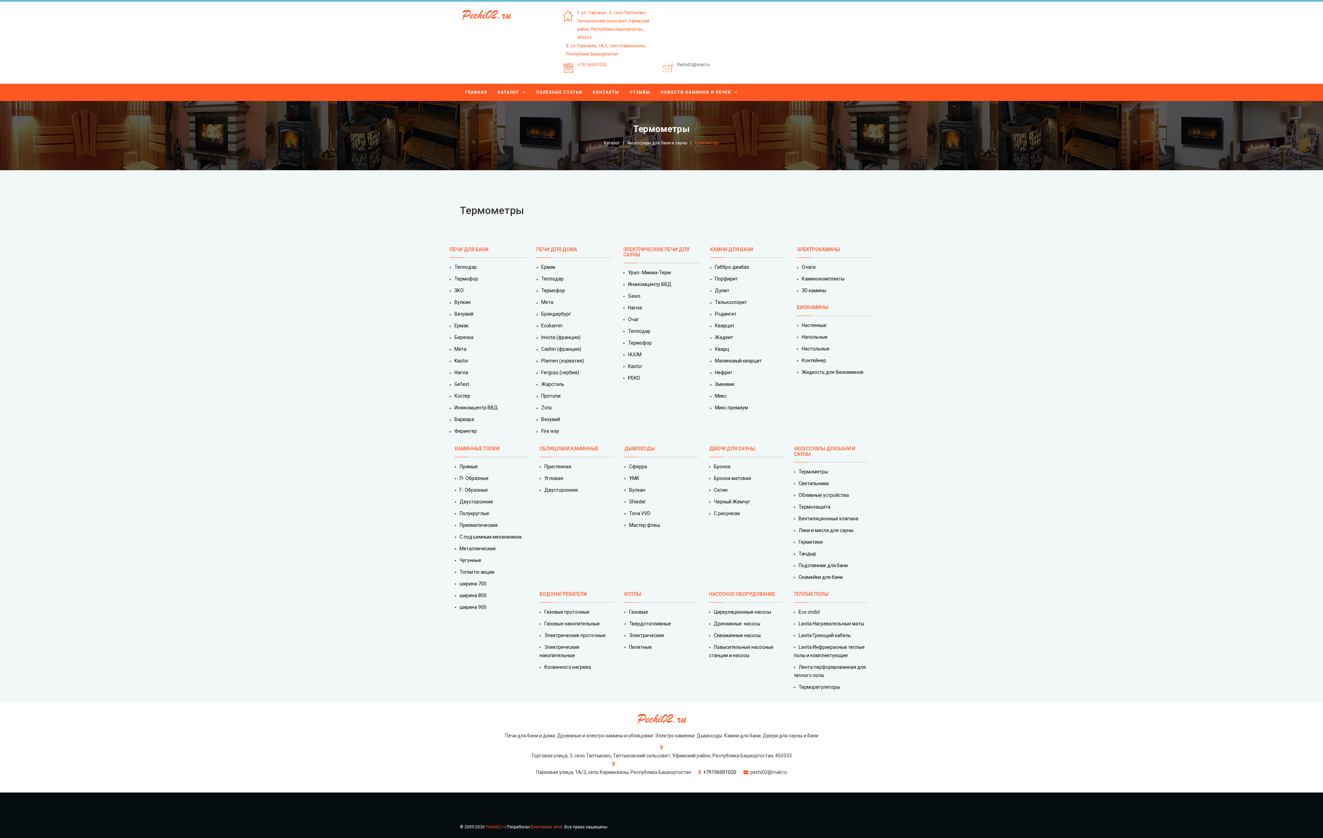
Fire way (550, 431)
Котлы (632, 594)
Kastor (461, 361)
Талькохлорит (731, 302)
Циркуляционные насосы (742, 612)
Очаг (633, 319)
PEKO (634, 378)
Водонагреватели (563, 594)
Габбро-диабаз (732, 267)
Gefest (461, 384)
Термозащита (814, 507)
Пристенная (557, 466)
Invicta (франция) (561, 337)
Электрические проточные (575, 635)
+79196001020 (591, 64)
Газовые (638, 612)
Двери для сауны (732, 448)
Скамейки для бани (821, 577)
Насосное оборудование (742, 594)
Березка (463, 337)
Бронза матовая (732, 478)
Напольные (815, 337)
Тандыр (807, 553)
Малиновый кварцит (738, 361)
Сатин (721, 490)
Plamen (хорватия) (562, 361)
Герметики (811, 542)
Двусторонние (476, 501)
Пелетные (640, 647)
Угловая (553, 478)
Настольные (816, 348)
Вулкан (462, 302)
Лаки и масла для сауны (826, 530)
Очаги (809, 267)
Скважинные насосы (737, 635)
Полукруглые (474, 513)
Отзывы (639, 92)
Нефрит (723, 372)
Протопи (551, 396)
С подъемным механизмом (491, 537)
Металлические (478, 548)
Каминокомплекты (823, 279)
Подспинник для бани (823, 565)
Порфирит (726, 279)
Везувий (463, 314)
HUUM (635, 354)
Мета (460, 349)
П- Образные (474, 478)
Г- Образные (474, 490)
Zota (546, 407)
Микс (721, 396)
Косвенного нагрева (567, 667)
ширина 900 (473, 607)
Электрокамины (819, 249)
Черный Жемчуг (732, 501)
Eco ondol (809, 612)
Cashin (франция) (561, 349)
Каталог (508, 92)
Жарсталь (552, 384)
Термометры (813, 471)
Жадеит (724, 337)
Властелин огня (546, 827)
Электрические (646, 635)
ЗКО (459, 290)
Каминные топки (477, 448)
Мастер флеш (644, 525)
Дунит (722, 290)
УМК (634, 478)
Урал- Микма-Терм (649, 272)
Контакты (606, 92)
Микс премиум (731, 407)
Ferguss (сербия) (560, 372)
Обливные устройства (824, 495)
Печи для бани (469, 249)
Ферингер (465, 431)
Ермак (461, 325)
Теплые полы (811, 594)
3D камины (814, 290)
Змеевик (725, 384)
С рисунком (727, 513)
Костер (462, 396)
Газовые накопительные (572, 623)
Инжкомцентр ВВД (476, 407)
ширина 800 (473, 595)
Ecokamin (552, 325)
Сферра (638, 466)
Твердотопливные (650, 623)
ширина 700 (473, 583)
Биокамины (812, 307)
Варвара (464, 419)
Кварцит (725, 325)
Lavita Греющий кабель (825, 635)
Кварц (722, 349)
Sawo (634, 296)
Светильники (814, 483)
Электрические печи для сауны (656, 252)
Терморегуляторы (819, 687)
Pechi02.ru (496, 827)
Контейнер (814, 360)
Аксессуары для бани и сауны (657, 143)
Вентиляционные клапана (828, 518)
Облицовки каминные (569, 448)
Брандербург (556, 314)
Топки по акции (477, 572)
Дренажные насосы (737, 623)
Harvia (461, 372)
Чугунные (470, 560)
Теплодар (465, 267)
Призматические (479, 525)
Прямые (469, 466)
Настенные (814, 325)
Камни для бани (731, 249)
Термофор (466, 279)
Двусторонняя (561, 490)
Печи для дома (556, 249)
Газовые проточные (566, 612)
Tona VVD (639, 513)
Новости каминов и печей (695, 92)
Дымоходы (639, 448)
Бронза (722, 466)
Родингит (726, 314)
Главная (476, 92)
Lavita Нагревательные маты (831, 623)
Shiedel (637, 501)
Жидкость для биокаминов (832, 372)
